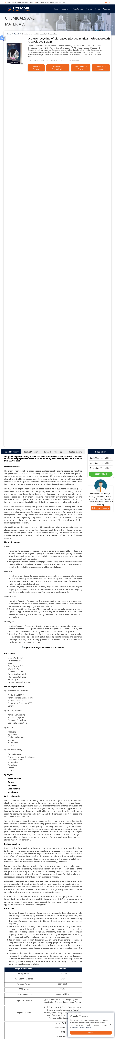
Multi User (99, 463)
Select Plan (101, 474)
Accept (91, 1032)
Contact (97, 9)
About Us (106, 9)
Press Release (78, 9)
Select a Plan (100, 452)
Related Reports (75, 452)
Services (89, 9)
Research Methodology (53, 452)
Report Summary (11, 452)
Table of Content (31, 452)
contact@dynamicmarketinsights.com (20, 2)
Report (16, 34)
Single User (99, 458)
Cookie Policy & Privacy (82, 1028)
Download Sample (36, 67)
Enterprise (99, 468)
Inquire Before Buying (81, 67)
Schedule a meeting (101, 67)
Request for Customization (58, 67)
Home (56, 9)
